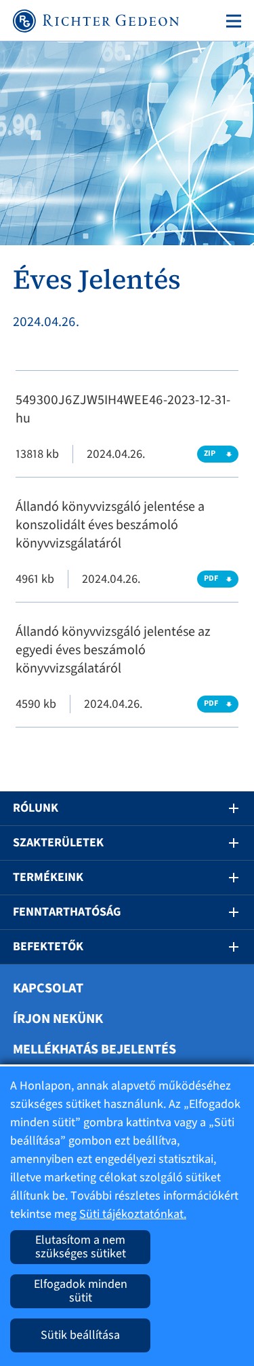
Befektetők (48, 946)
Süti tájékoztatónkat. (132, 1214)
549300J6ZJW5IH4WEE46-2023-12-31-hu (123, 409)
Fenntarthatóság (67, 911)
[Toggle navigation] (231, 21)
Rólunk (35, 807)
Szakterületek (58, 842)
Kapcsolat (48, 988)
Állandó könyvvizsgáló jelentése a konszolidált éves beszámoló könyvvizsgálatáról (110, 525)
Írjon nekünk (58, 1019)
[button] (224, 808)
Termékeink (48, 877)
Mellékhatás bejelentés (94, 1049)
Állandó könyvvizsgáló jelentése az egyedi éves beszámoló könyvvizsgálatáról (113, 650)
